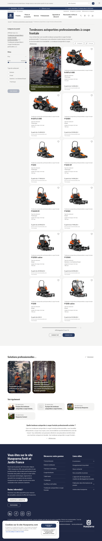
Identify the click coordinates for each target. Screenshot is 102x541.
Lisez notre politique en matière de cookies (15, 531)
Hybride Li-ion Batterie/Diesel (18, 78)
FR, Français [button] (20, 11)
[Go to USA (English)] (93, 3)
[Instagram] (22, 513)
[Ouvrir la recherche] (81, 16)
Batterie (12, 72)
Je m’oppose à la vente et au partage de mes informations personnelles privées (48, 531)
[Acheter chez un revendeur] (85, 16)
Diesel (11, 75)
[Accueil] (11, 16)
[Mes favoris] (89, 16)
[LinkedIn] (10, 513)
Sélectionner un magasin (88, 11)
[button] (18, 16)
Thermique (13, 82)
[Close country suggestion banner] (99, 3)
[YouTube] (28, 513)
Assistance (66, 11)
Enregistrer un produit (75, 11)
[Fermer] (57, 522)
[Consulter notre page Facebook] (16, 513)
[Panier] (92, 16)
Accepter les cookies (48, 526)
